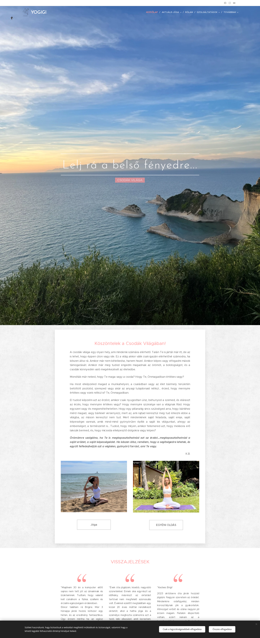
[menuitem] (152, 12)
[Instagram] (230, 3)
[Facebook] (225, 3)
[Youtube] (234, 3)
